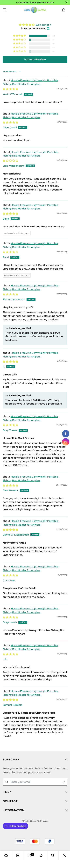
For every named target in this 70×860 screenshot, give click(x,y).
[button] (63, 10)
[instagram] (65, 442)
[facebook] (65, 433)
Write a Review (35, 59)
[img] (35, 25)
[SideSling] (35, 10)
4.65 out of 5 (43, 24)
